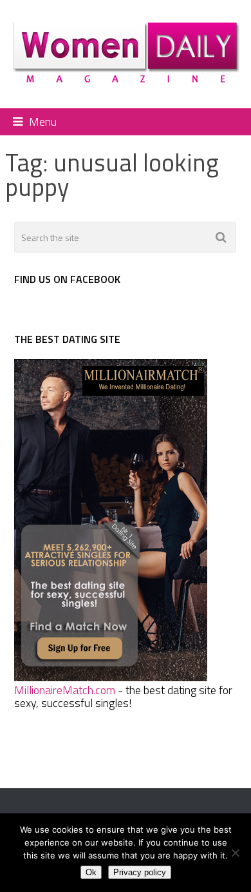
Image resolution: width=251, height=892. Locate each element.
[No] (234, 852)
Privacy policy (139, 872)
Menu (43, 121)
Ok (91, 872)
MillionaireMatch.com (64, 690)
